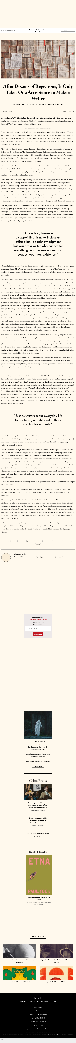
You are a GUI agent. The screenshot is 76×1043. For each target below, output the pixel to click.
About (38, 1011)
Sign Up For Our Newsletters (38, 1014)
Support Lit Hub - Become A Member (38, 1029)
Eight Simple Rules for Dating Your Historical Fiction (56, 961)
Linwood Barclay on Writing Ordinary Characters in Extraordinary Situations (38, 820)
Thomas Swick (57, 541)
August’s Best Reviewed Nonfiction (20, 982)
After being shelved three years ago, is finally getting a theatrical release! (38, 805)
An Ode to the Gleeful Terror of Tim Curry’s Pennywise (19, 961)
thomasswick (6, 111)
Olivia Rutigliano (39, 810)
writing (38, 544)
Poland (22, 541)
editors (6, 541)
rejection (39, 541)
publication (30, 541)
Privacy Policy (38, 1025)
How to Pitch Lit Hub (38, 1018)
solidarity (47, 541)
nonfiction (14, 541)
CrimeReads (38, 839)
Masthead (38, 1007)
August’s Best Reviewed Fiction (56, 982)
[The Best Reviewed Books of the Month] (39, 875)
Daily (38, 741)
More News (38, 766)
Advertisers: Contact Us (38, 1021)
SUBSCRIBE (38, 634)
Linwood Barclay (38, 826)
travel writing (68, 541)
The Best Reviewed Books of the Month (39, 898)
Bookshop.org (45, 1034)
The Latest (38, 936)
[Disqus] (38, 585)
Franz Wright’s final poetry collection (38, 761)
